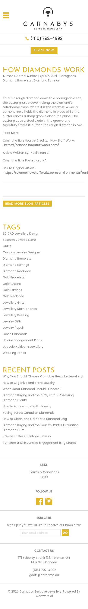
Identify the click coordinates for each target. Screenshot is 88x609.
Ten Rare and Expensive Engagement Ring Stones (39, 442)
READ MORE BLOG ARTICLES (27, 203)
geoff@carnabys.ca (44, 575)
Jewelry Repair (13, 327)
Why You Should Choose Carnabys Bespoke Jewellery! (43, 376)
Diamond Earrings (47, 80)
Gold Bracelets (13, 277)
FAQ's (44, 477)
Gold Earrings (12, 290)
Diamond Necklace (17, 271)
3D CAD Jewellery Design (21, 233)
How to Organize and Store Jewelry (29, 383)
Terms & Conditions (44, 472)
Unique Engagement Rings (22, 340)
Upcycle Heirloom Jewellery (23, 346)
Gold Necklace (13, 296)
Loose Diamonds (15, 334)
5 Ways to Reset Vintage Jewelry (27, 436)
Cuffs (7, 246)
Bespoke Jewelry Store (19, 240)
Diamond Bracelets (17, 80)
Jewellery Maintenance (20, 309)
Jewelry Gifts (12, 321)
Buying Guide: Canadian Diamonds (28, 413)
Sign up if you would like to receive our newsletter (44, 525)
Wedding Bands (14, 353)
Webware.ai (44, 596)
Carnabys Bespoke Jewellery (40, 591)
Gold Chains (12, 284)
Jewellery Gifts (13, 302)
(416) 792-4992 (47, 38)
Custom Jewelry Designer (22, 252)
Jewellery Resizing (16, 315)
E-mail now (44, 50)
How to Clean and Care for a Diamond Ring (35, 419)
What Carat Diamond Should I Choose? (32, 389)
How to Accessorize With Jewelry (27, 406)
